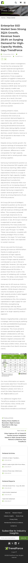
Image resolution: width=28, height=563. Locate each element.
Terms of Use (19, 516)
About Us (7, 512)
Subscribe (23, 538)
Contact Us (13, 526)
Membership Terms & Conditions (13, 522)
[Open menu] (25, 3)
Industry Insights (9, 516)
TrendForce (18, 56)
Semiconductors (6, 56)
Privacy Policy (14, 519)
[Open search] (16, 2)
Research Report (17, 512)
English (13, 552)
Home (3, 18)
